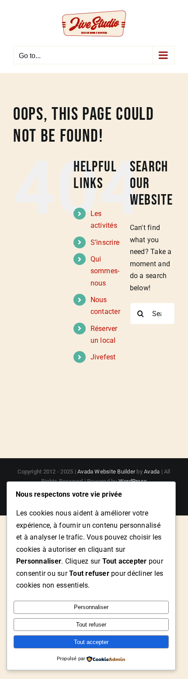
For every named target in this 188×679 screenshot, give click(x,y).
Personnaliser (91, 607)
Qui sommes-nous (105, 271)
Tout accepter (91, 642)
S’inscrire (105, 242)
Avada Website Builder (106, 471)
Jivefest (103, 357)
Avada (152, 471)
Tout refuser (91, 624)
